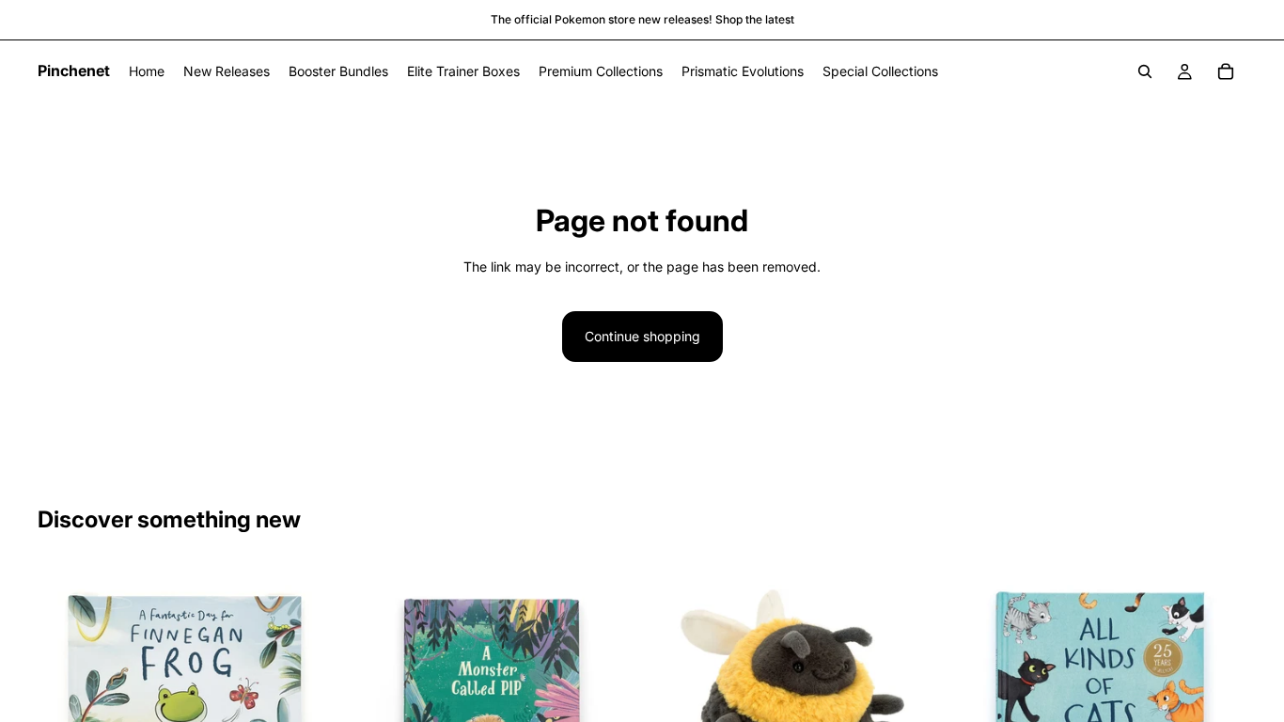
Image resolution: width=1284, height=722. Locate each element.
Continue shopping (642, 336)
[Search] (1145, 71)
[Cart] (1225, 71)
